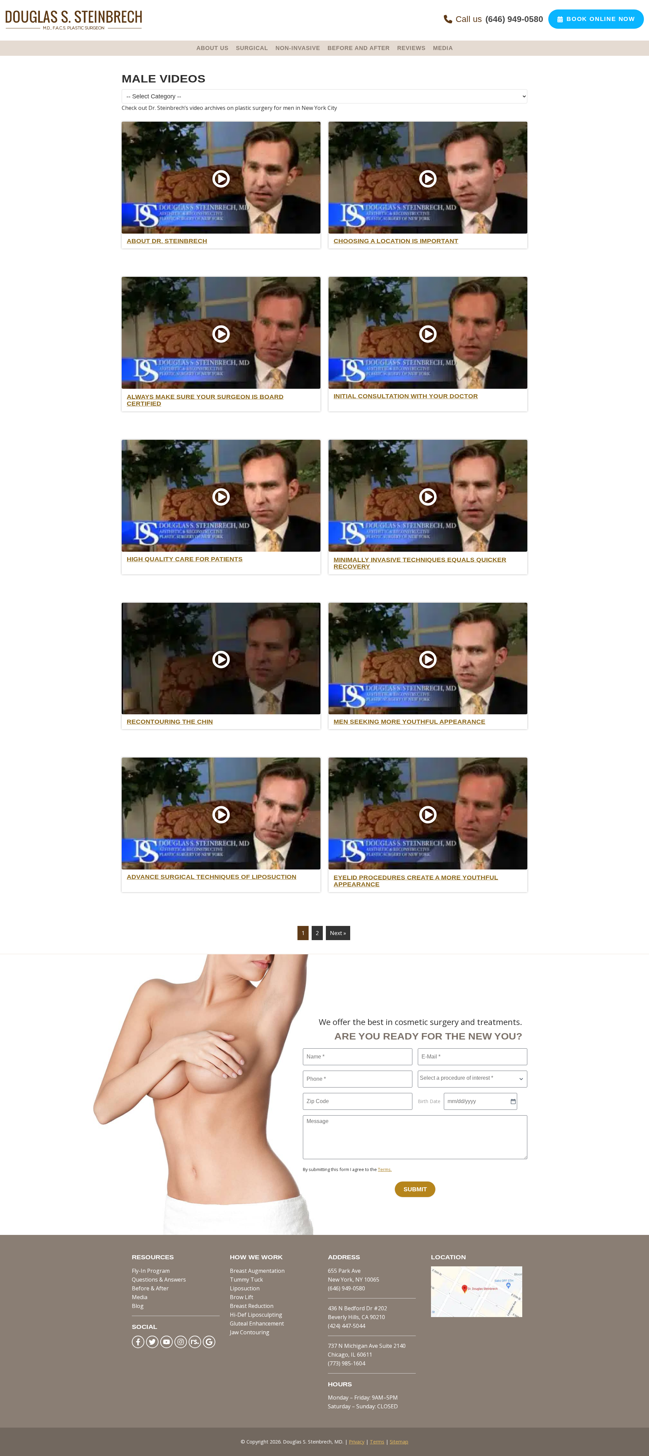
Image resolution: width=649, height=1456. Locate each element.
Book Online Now (601, 19)
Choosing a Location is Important (396, 241)
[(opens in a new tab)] (476, 1315)
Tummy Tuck (246, 1279)
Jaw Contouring (249, 1332)
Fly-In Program (151, 1270)
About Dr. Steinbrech (167, 241)
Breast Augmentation (257, 1270)
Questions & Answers (159, 1279)
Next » (338, 933)
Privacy (356, 1441)
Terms (377, 1441)
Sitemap (399, 1441)
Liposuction (245, 1288)
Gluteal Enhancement (257, 1323)
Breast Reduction (251, 1306)
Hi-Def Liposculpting (256, 1314)
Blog (138, 1306)
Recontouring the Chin (170, 722)
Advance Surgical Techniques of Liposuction (211, 877)
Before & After (150, 1288)
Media (139, 1297)
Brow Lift (241, 1297)
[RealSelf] (195, 1342)
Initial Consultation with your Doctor (406, 396)
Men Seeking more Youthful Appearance (409, 722)
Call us (499, 19)
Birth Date (429, 1101)
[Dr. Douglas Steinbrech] (73, 28)
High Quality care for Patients (185, 559)
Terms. (385, 1169)
